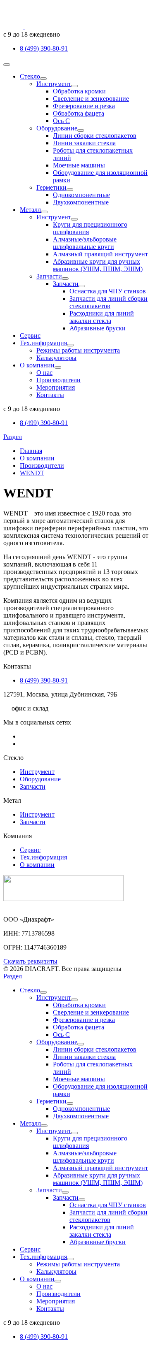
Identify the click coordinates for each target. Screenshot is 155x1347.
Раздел (12, 436)
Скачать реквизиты (30, 961)
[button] (43, 78)
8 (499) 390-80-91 (44, 48)
